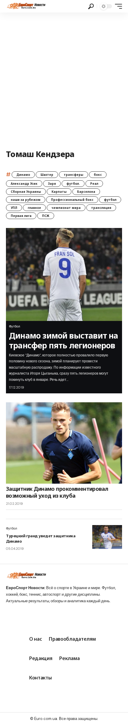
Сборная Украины (26, 192)
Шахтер (46, 175)
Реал (94, 183)
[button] (91, 6)
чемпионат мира (66, 208)
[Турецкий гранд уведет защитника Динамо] (107, 537)
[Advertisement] (64, 79)
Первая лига (21, 216)
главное (34, 208)
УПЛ (14, 208)
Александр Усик (24, 183)
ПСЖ (45, 216)
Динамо (23, 175)
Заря (52, 183)
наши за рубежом (25, 200)
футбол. (73, 183)
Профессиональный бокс (72, 200)
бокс (98, 175)
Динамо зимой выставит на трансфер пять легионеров (63, 340)
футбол (110, 200)
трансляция (101, 208)
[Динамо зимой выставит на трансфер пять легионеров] (64, 274)
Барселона (86, 192)
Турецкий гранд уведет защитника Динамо (40, 538)
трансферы (73, 175)
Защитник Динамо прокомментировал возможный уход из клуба (57, 492)
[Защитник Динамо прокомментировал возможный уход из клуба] (64, 443)
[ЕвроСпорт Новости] (26, 6)
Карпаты (59, 192)
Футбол (14, 326)
